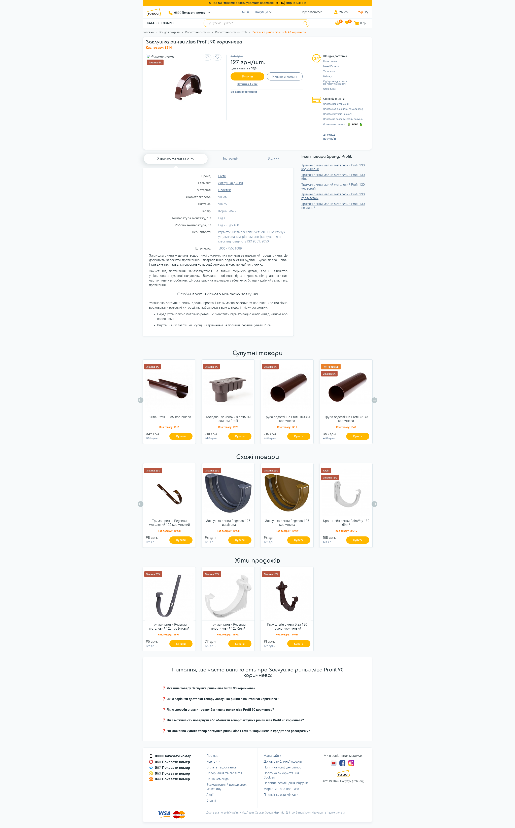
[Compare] (207, 57)
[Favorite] (217, 57)
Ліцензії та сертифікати (281, 795)
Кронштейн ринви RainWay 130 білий (346, 523)
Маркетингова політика (281, 789)
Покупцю (261, 12)
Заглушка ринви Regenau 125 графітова (228, 523)
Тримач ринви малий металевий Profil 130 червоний (333, 186)
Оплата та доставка (221, 767)
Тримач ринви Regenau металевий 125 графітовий (169, 626)
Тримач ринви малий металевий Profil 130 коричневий (333, 167)
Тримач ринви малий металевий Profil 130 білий (333, 177)
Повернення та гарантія (224, 773)
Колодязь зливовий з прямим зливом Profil (228, 419)
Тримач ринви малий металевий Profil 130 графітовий (333, 196)
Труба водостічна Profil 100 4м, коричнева (287, 419)
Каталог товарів (160, 23)
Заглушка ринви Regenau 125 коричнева (287, 523)
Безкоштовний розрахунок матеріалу (226, 787)
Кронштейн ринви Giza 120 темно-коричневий (287, 626)
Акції (245, 12)
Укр (360, 12)
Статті (211, 800)
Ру (366, 12)
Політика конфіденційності (284, 767)
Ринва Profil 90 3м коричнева (169, 417)
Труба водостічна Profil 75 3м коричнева (346, 419)
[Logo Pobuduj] (155, 12)
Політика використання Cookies (281, 775)
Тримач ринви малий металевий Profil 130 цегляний (333, 206)
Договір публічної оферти (283, 761)
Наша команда (217, 779)
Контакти (213, 761)
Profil (222, 176)
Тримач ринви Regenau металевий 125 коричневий (169, 523)
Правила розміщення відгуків (286, 783)
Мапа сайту (272, 756)
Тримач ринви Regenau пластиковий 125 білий (228, 626)
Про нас (212, 756)
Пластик (224, 190)
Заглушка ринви (230, 183)
